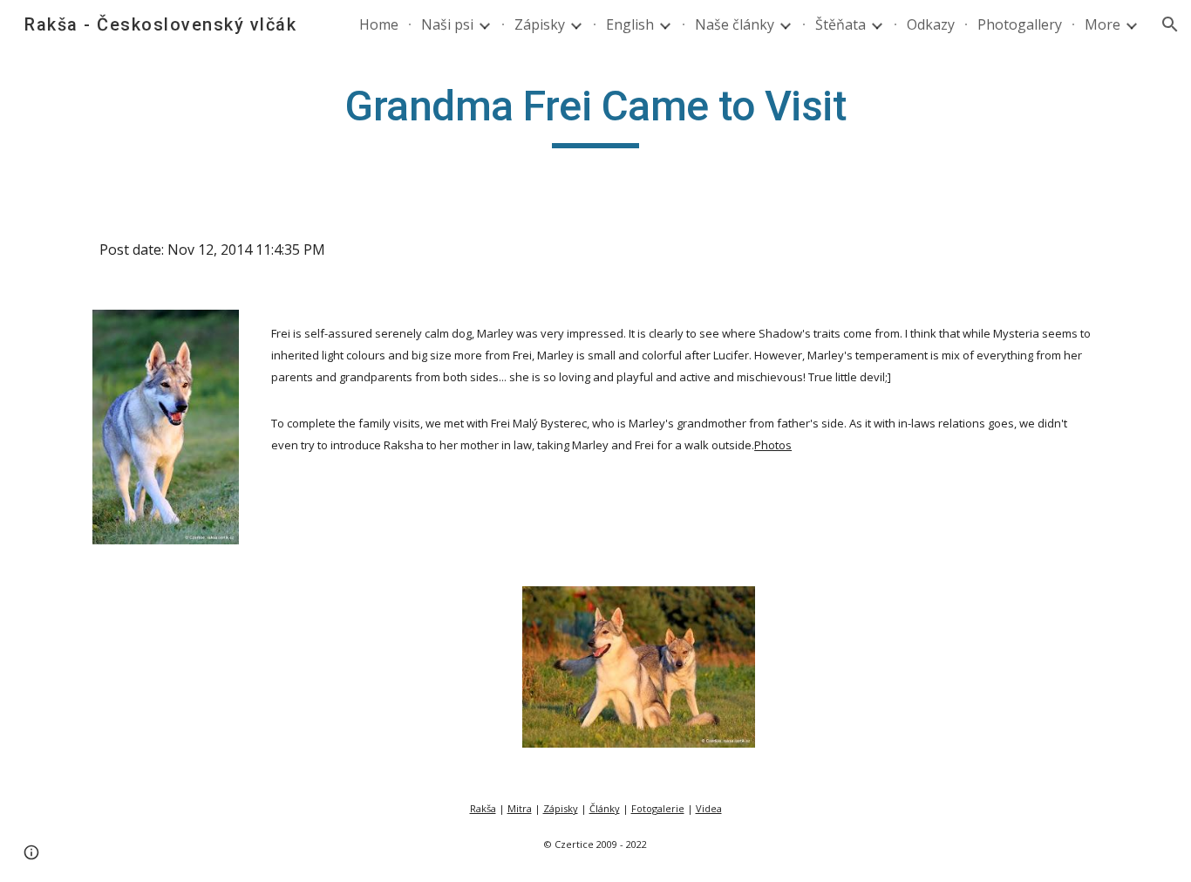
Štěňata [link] (840, 24)
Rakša (483, 808)
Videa (709, 808)
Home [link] (378, 24)
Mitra (519, 808)
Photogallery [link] (1019, 24)
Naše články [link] (734, 24)
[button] (1170, 24)
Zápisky (560, 808)
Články (604, 808)
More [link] (1102, 24)
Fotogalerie (657, 808)
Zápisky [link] (539, 24)
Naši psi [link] (447, 24)
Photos (773, 445)
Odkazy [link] (931, 24)
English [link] (630, 24)
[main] (595, 114)
